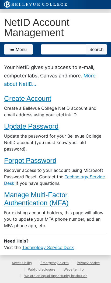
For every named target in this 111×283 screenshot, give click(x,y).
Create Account (27, 98)
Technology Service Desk (48, 247)
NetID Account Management (37, 27)
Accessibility (22, 263)
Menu (20, 49)
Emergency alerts (54, 263)
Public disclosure (41, 269)
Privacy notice (88, 263)
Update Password (31, 126)
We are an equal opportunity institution (55, 276)
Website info (74, 269)
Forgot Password (30, 160)
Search (96, 49)
